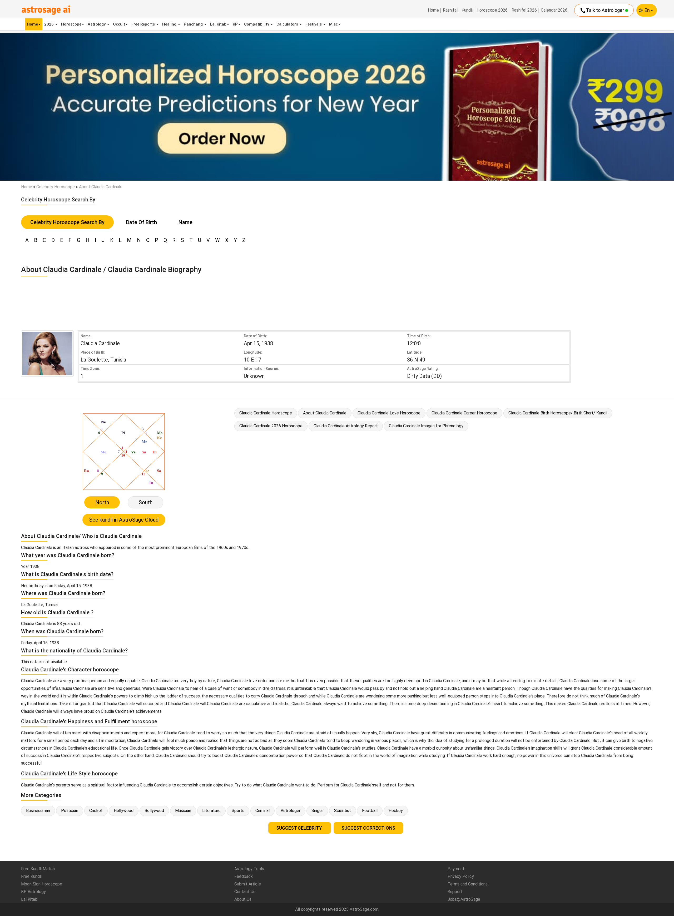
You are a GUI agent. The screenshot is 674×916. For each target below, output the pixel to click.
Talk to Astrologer (602, 10)
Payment (456, 868)
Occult (119, 24)
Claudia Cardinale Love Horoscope (389, 412)
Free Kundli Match (38, 868)
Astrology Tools (249, 868)
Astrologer (290, 810)
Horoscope (71, 24)
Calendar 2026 (554, 10)
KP (235, 24)
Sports (238, 810)
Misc (333, 24)
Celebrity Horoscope (55, 186)
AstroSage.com (364, 909)
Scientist (342, 810)
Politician (69, 810)
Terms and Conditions (468, 884)
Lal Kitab (218, 24)
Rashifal (450, 10)
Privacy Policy (461, 876)
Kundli (467, 10)
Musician (183, 810)
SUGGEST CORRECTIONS (368, 828)
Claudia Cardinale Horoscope (265, 412)
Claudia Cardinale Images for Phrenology (426, 425)
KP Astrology (33, 891)
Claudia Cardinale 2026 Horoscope (271, 425)
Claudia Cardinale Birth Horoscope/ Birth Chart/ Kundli (557, 412)
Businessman (38, 810)
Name (185, 222)
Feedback (243, 876)
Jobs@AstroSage (464, 899)
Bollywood (154, 810)
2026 (49, 24)
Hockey (396, 810)
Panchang (194, 24)
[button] (50, 106)
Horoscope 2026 (492, 10)
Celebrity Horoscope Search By (67, 222)
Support (455, 891)
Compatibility (257, 24)
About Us (242, 899)
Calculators (287, 24)
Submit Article (247, 884)
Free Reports (143, 24)
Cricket (96, 810)
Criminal (262, 810)
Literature (211, 810)
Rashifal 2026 (524, 10)
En (648, 10)
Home (433, 10)
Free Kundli (31, 876)
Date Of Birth (141, 222)
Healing (169, 24)
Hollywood (123, 810)
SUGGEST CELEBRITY (299, 828)
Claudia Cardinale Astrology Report (346, 425)
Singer (317, 810)
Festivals (314, 24)
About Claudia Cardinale (324, 412)
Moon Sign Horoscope (41, 884)
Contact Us (244, 891)
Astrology (97, 24)
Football (370, 810)
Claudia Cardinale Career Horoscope (464, 412)
